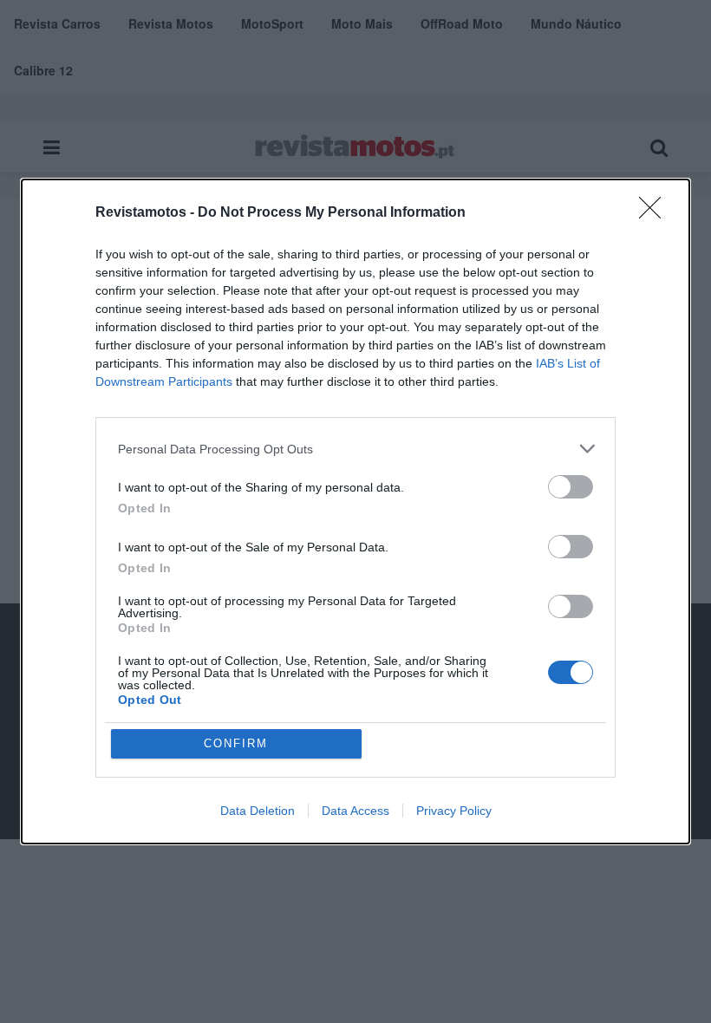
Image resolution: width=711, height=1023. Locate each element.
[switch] (570, 486)
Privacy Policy (454, 811)
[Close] (655, 213)
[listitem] (355, 449)
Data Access (355, 811)
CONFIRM (236, 743)
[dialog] (355, 511)
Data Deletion (257, 811)
